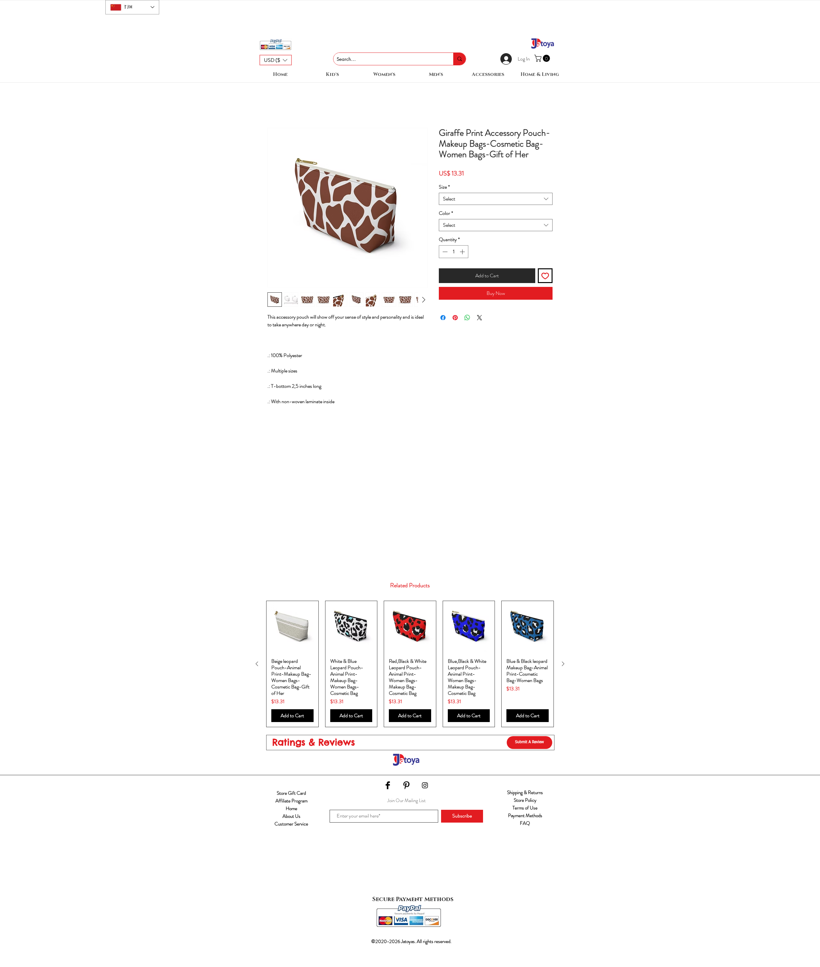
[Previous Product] (257, 664)
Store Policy (525, 800)
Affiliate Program (291, 800)
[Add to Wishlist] (545, 275)
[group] (410, 663)
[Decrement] (444, 252)
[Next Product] (563, 664)
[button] (275, 60)
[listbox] (275, 60)
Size (444, 187)
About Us (291, 816)
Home (291, 808)
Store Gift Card (291, 793)
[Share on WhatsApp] (467, 317)
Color (446, 213)
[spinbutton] (453, 252)
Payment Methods (525, 815)
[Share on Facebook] (443, 317)
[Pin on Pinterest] (455, 317)
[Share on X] (479, 317)
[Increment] (462, 252)
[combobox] (496, 199)
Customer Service (291, 823)
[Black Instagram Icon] (425, 785)
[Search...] (459, 59)
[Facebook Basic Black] (388, 785)
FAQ (525, 823)
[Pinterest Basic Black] (406, 785)
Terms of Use (524, 807)
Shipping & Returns (525, 792)
